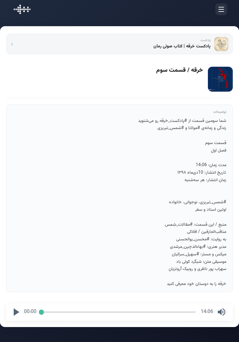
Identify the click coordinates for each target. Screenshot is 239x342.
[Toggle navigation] (221, 9)
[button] (16, 312)
